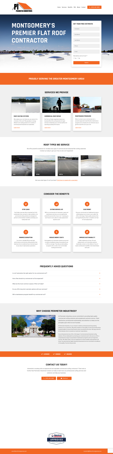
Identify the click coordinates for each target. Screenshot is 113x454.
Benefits (70, 7)
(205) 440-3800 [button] (95, 7)
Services (64, 7)
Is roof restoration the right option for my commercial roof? (29, 273)
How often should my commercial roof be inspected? (27, 278)
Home (59, 7)
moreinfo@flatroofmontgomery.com (92, 451)
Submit (86, 62)
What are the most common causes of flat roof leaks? (28, 284)
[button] (17, 128)
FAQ (75, 7)
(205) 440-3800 (49, 378)
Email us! (65, 378)
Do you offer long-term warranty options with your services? (29, 289)
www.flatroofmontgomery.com (19, 451)
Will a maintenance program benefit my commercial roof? (29, 294)
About (78, 7)
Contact (83, 7)
